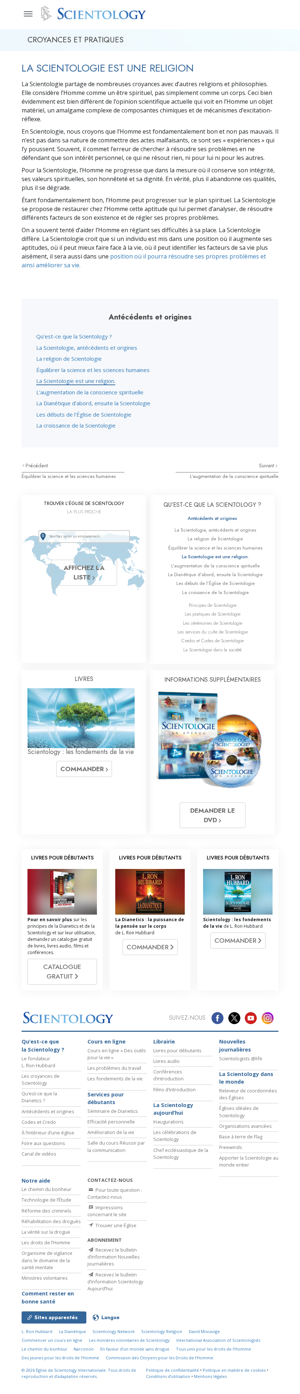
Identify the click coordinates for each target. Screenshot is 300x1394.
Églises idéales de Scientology (239, 1111)
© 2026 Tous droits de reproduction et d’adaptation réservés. (79, 1373)
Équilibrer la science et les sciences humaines (93, 370)
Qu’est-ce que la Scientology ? (74, 336)
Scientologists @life (240, 1058)
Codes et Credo (39, 1122)
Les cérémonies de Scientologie (212, 623)
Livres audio (166, 1061)
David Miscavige (204, 1331)
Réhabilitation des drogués (51, 1221)
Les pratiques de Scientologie (212, 613)
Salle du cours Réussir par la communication (116, 1146)
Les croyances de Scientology (41, 1079)
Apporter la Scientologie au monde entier (248, 1161)
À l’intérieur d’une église (48, 1132)
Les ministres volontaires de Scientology (129, 1340)
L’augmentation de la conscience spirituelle (89, 392)
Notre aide (36, 1180)
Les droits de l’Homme (46, 1242)
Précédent (37, 465)
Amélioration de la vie (110, 1132)
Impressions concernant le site (107, 1211)
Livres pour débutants (177, 1050)
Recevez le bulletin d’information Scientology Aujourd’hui (115, 1281)
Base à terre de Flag (240, 1136)
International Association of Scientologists (218, 1340)
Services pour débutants (105, 1098)
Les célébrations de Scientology (174, 1135)
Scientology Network (114, 1331)
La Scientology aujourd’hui (173, 1109)
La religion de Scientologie (69, 358)
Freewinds (230, 1147)
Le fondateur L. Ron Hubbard (38, 1062)
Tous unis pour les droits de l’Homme (213, 1349)
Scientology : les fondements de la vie (80, 752)
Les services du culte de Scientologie (212, 631)
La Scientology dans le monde (246, 1078)
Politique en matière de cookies (234, 1370)
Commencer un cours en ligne (52, 1340)
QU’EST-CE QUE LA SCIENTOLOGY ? (212, 505)
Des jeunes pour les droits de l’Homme (60, 1357)
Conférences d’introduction (168, 1075)
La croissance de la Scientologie (76, 425)
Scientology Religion (161, 1331)
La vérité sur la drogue (46, 1232)
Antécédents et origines (212, 518)
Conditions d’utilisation (168, 1376)
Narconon (84, 1349)
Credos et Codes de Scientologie (212, 640)
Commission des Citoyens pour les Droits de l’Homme (159, 1357)
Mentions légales (210, 1376)
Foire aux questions (43, 1143)
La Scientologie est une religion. (75, 380)
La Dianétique (72, 1331)
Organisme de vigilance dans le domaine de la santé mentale (47, 1260)
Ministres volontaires (45, 1278)
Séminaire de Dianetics (112, 1111)
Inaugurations (168, 1121)
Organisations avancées (245, 1126)
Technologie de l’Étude (46, 1199)
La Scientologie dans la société (212, 649)
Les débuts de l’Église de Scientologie (83, 414)
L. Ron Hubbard (37, 1331)
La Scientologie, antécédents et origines (86, 347)
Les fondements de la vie (115, 1078)
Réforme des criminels (46, 1210)
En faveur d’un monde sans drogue (134, 1349)
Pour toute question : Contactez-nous (114, 1193)
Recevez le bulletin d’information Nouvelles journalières (113, 1256)
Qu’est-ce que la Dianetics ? (39, 1097)
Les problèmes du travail (114, 1068)
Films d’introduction (174, 1089)
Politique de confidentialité (172, 1370)
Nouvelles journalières (235, 1045)
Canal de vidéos (39, 1153)
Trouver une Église (115, 1225)
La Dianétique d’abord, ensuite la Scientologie (93, 403)
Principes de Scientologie (212, 605)
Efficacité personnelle (111, 1121)
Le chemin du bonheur (46, 1189)
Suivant (267, 465)
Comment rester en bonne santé (48, 1297)
